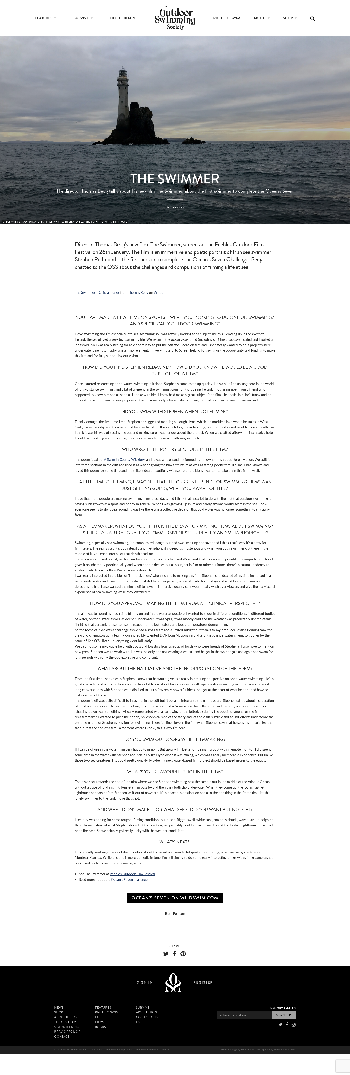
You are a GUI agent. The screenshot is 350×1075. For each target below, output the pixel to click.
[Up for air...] (173, 982)
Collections (147, 1017)
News (59, 1007)
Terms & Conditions (105, 1049)
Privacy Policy (67, 1031)
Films (99, 1022)
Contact (61, 1036)
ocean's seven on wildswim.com (175, 898)
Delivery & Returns (159, 1049)
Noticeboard (123, 18)
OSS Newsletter (283, 1008)
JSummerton (247, 1049)
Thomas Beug (138, 292)
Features (44, 18)
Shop (288, 18)
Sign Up (283, 1015)
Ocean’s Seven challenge (129, 879)
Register (203, 982)
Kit (97, 1017)
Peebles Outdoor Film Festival (132, 873)
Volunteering (66, 1027)
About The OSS (66, 1017)
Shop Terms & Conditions (132, 1049)
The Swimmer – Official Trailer (97, 292)
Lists (140, 1022)
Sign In (145, 982)
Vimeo (158, 292)
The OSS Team (65, 1022)
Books (100, 1027)
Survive (82, 18)
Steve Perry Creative (284, 1049)
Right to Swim (226, 18)
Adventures (146, 1012)
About (260, 18)
